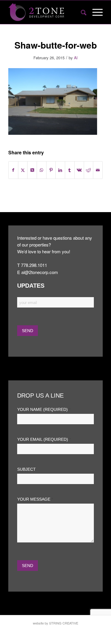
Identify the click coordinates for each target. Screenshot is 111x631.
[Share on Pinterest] (51, 170)
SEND (27, 565)
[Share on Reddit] (88, 170)
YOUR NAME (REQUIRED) (43, 409)
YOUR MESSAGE (35, 499)
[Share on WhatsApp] (41, 170)
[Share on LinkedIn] (60, 170)
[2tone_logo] (46, 12)
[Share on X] (23, 170)
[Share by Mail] (97, 170)
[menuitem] (80, 12)
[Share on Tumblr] (69, 170)
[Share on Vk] (79, 170)
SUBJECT (26, 469)
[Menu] (94, 12)
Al (76, 57)
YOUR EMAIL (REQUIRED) (44, 439)
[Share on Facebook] (13, 170)
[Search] (80, 12)
